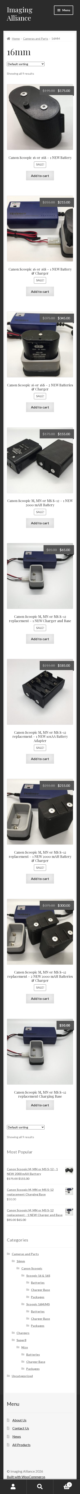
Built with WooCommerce (26, 1477)
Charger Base (40, 1290)
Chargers (22, 1333)
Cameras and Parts (35, 38)
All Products (21, 1445)
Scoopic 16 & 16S (38, 1275)
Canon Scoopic (31, 1268)
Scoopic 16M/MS (38, 1304)
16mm (20, 1261)
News (16, 1436)
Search (40, 1487)
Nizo (24, 1347)
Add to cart (40, 176)
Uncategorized (22, 1376)
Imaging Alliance (19, 13)
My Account (13, 1487)
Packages (37, 1297)
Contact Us (20, 1428)
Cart (61, 1483)
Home (16, 38)
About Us (19, 1420)
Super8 (21, 1340)
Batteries (38, 1282)
